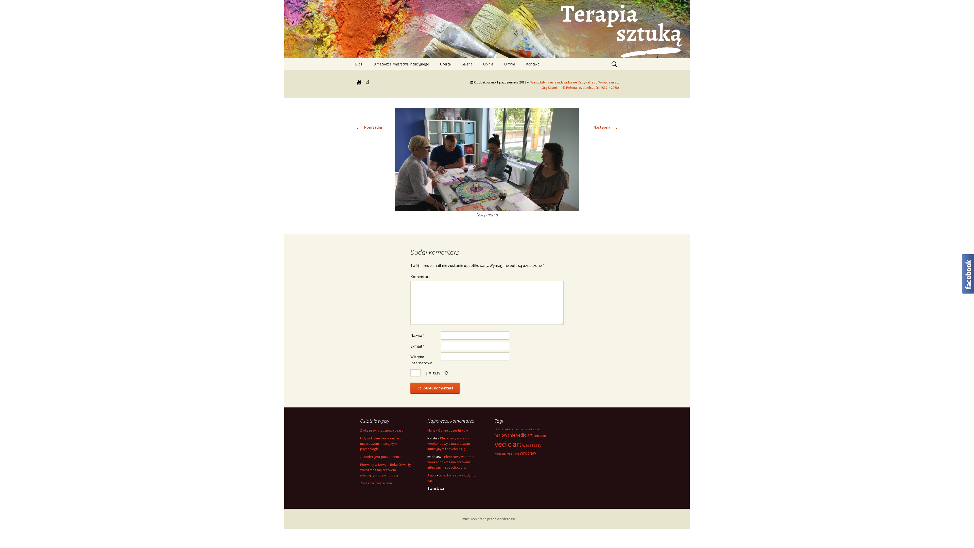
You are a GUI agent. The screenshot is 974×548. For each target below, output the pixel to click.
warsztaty (531, 445)
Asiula (431, 475)
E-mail (417, 346)
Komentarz (420, 276)
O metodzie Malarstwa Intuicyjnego (401, 64)
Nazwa (417, 335)
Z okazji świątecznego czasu (382, 430)
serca (536, 435)
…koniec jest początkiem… (381, 456)
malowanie (534, 429)
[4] (487, 159)
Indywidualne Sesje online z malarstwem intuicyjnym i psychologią (381, 443)
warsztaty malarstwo (507, 453)
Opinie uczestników (453, 430)
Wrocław (528, 453)
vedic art (508, 444)
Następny (606, 127)
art (517, 429)
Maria (431, 430)
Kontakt (532, 64)
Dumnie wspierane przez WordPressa (487, 519)
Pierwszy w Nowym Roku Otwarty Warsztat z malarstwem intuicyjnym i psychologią (385, 469)
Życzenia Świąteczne (376, 483)
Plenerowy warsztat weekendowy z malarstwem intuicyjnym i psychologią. (449, 443)
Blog (358, 64)
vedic (543, 435)
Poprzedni (368, 127)
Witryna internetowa (421, 359)
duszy (523, 429)
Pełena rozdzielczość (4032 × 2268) (592, 87)
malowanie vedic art (514, 435)
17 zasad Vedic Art (505, 429)
